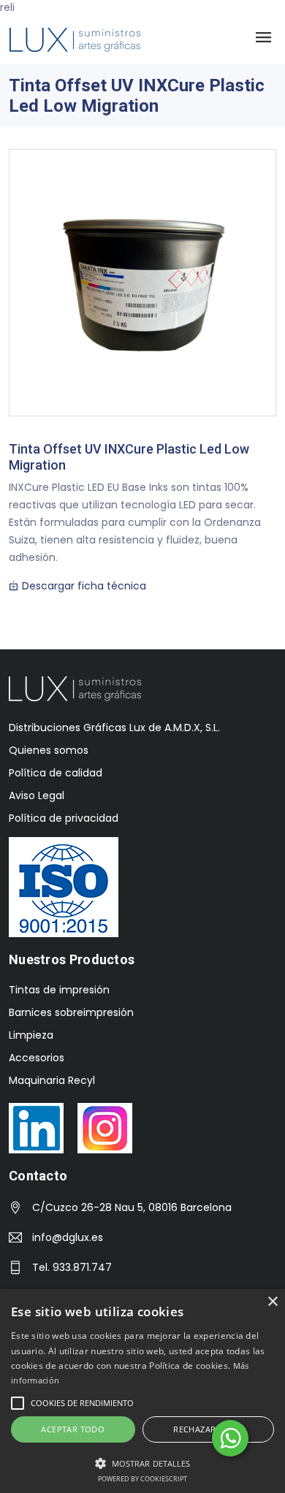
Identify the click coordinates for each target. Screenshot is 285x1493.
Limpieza (31, 1035)
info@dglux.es (67, 1237)
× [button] (272, 1302)
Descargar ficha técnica (82, 586)
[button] (142, 1463)
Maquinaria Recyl (52, 1080)
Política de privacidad (63, 818)
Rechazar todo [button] (208, 1429)
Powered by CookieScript (142, 1479)
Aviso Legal (36, 795)
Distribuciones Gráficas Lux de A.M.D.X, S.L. (114, 727)
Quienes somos (48, 750)
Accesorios (36, 1057)
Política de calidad (55, 772)
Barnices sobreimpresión (71, 1012)
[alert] (142, 1391)
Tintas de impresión (59, 989)
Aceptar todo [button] (72, 1429)
